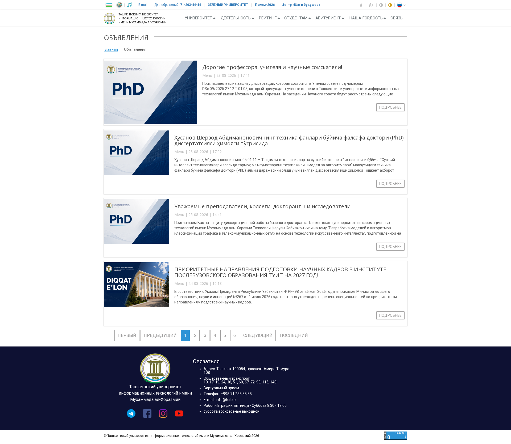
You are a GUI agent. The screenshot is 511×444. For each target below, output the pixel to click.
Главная (111, 49)
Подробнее (390, 107)
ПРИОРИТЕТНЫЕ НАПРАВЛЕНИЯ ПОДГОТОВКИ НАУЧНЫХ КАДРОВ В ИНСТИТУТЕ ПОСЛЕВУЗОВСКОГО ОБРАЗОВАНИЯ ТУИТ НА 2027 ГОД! (280, 272)
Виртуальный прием (221, 388)
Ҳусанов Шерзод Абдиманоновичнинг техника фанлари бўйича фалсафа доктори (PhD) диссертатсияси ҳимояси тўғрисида (289, 140)
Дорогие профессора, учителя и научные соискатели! (272, 67)
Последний (294, 335)
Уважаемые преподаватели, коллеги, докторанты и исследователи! (263, 206)
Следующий (258, 335)
